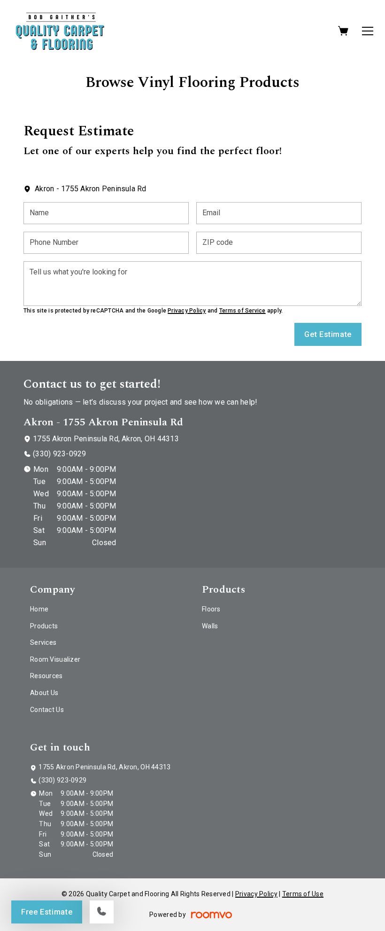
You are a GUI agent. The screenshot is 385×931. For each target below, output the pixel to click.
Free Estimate (46, 912)
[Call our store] (102, 911)
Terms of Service (242, 310)
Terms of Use (302, 894)
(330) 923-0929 (59, 453)
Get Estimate (328, 334)
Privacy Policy (187, 310)
